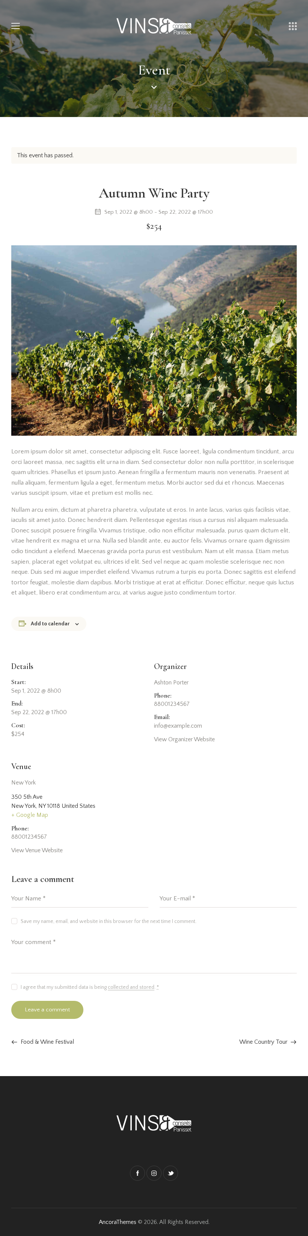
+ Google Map (29, 815)
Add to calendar (50, 624)
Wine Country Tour (264, 1041)
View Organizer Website (184, 739)
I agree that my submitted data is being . (90, 987)
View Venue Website (37, 850)
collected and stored (131, 987)
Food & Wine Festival (46, 1041)
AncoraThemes (117, 1222)
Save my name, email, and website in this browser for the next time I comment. (108, 921)
